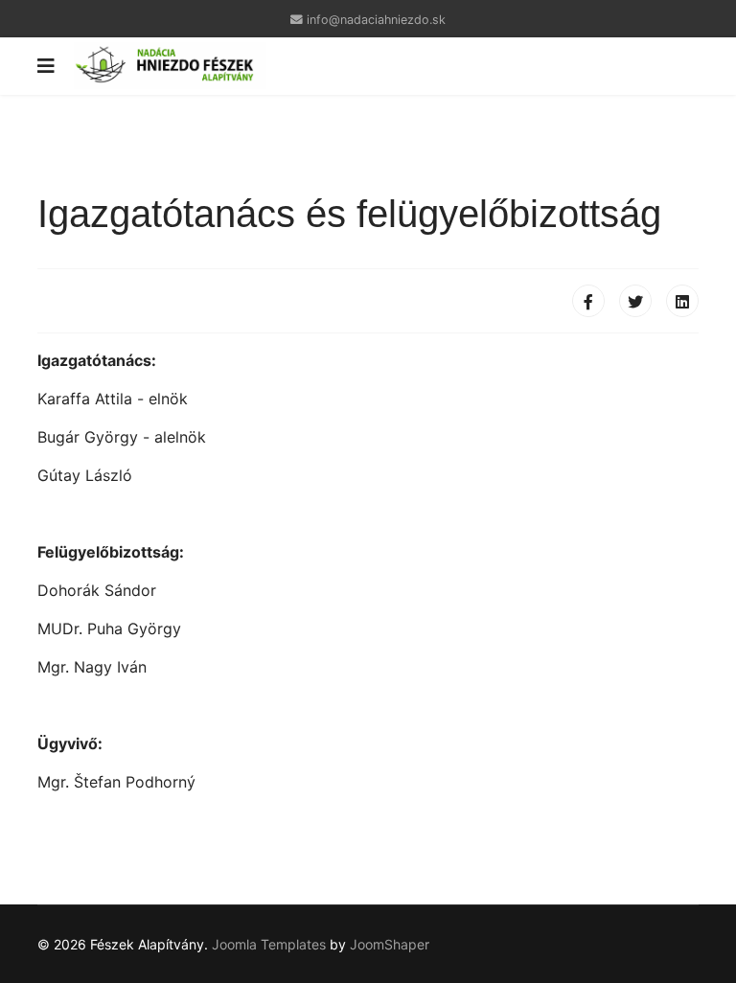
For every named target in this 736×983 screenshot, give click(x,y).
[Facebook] (588, 301)
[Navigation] (46, 66)
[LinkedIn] (682, 301)
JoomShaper (389, 944)
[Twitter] (635, 301)
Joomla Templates (269, 944)
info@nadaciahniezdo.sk (376, 19)
